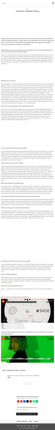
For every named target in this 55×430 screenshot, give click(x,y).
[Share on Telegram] (31, 384)
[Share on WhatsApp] (24, 384)
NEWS (27, 9)
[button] (3, 3)
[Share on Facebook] (26, 384)
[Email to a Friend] (29, 384)
